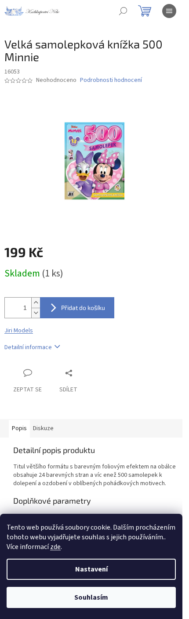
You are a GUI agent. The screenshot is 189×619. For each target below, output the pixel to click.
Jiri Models (18, 330)
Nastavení (91, 569)
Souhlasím (91, 597)
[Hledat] (123, 11)
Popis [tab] (19, 428)
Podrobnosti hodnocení (111, 80)
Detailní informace (28, 347)
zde (55, 547)
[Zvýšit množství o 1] (35, 303)
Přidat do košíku (83, 307)
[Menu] (169, 11)
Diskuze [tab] (43, 428)
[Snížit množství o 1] (35, 313)
